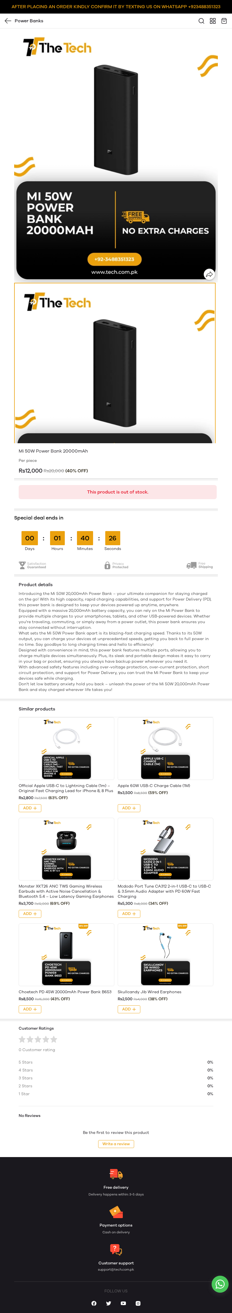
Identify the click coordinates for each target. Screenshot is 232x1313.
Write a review (116, 1144)
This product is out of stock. (118, 492)
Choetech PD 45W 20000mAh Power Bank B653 (65, 992)
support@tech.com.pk (116, 1269)
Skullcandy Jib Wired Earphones (149, 992)
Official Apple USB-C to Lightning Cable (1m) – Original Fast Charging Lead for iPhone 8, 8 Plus (66, 788)
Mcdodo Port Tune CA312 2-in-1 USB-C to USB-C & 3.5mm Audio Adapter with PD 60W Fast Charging (164, 891)
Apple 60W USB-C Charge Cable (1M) (154, 785)
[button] (115, 408)
